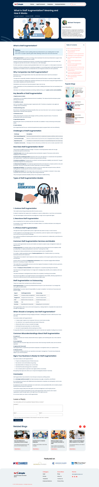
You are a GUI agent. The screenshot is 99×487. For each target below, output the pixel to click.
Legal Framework (40, 4)
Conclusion (70, 78)
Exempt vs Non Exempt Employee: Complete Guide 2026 (79, 91)
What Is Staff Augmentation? (74, 48)
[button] (83, 45)
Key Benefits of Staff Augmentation (76, 53)
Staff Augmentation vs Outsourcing (76, 67)
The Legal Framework (19, 16)
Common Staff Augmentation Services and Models (74, 64)
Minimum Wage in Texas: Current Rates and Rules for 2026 (57, 442)
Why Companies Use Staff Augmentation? (74, 51)
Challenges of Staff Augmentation (76, 55)
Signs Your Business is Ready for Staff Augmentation (75, 76)
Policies (32, 4)
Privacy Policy (60, 481)
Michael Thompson (74, 22)
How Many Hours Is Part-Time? (79, 105)
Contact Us (60, 478)
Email (40, 412)
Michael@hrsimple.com (77, 474)
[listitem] (21, 476)
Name (15, 412)
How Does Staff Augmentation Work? (75, 58)
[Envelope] (76, 476)
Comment (15, 404)
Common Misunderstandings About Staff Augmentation (74, 73)
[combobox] (78, 4)
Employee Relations (60, 4)
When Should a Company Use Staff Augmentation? (76, 69)
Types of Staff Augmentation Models (74, 61)
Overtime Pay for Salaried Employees (39, 441)
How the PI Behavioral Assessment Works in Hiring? (21, 441)
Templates (50, 4)
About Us (59, 476)
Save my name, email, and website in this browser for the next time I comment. (31, 417)
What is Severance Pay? (79, 118)
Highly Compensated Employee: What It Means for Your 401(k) (76, 441)
